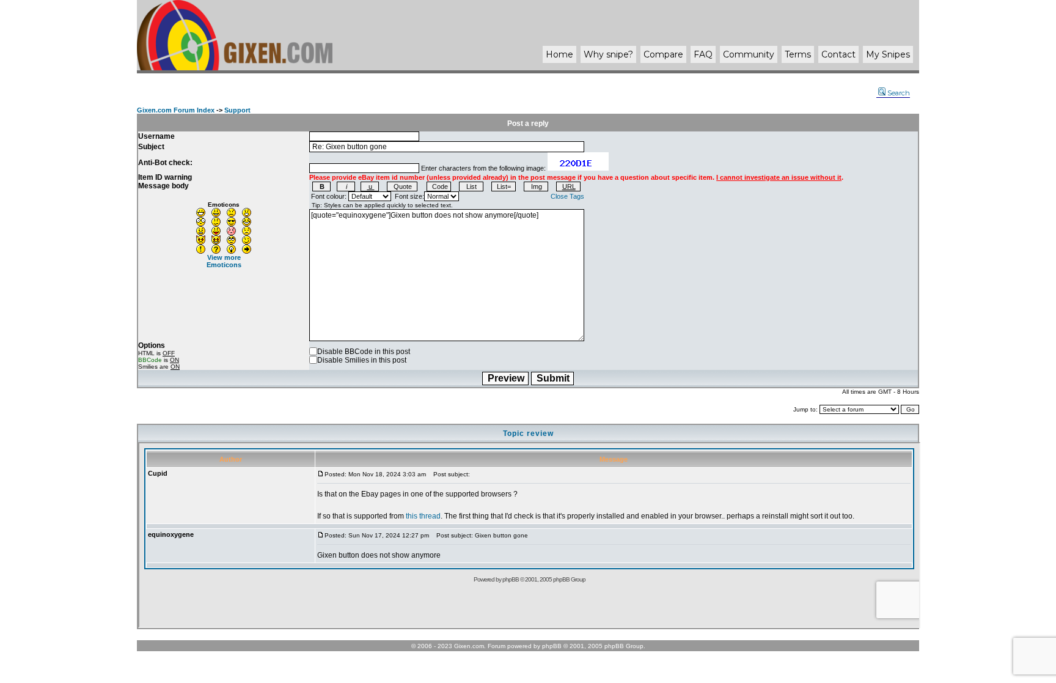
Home (559, 54)
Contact (838, 54)
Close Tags (567, 196)
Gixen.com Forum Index (176, 110)
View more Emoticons (224, 261)
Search (898, 93)
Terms (798, 54)
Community (748, 54)
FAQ (703, 54)
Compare (663, 54)
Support (237, 110)
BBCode (150, 359)
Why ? (608, 54)
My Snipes (888, 54)
